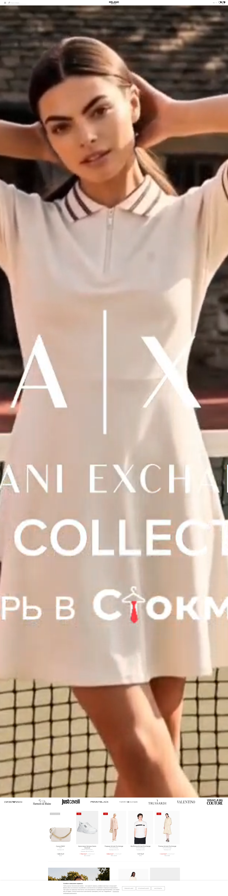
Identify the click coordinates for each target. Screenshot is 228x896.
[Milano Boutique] (114, 3)
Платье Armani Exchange (167, 846)
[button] (9, 2)
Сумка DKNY (60, 846)
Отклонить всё (143, 888)
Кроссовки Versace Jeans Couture (87, 847)
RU (214, 3)
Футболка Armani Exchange (141, 846)
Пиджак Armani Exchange (114, 846)
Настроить (158, 888)
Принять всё (128, 888)
